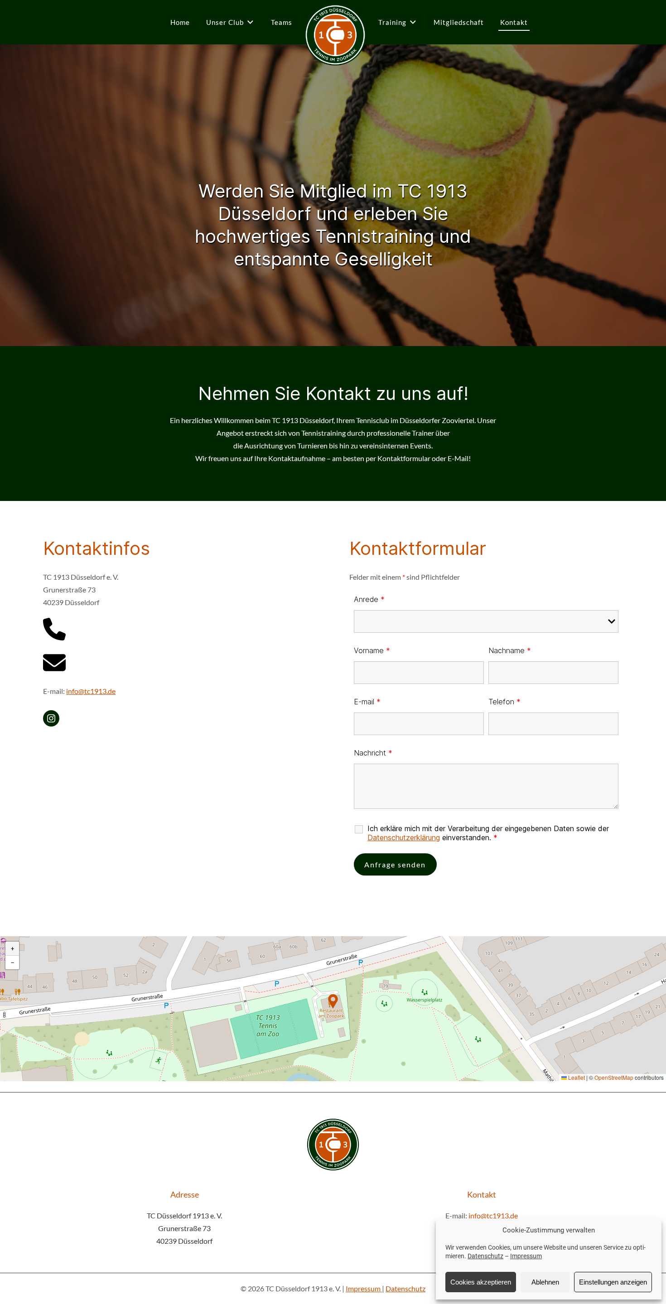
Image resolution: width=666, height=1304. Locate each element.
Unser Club (225, 22)
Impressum (526, 1256)
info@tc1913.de (91, 691)
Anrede (369, 599)
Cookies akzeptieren (480, 1282)
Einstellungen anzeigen (613, 1282)
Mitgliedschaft (459, 22)
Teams (281, 22)
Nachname (509, 650)
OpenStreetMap (613, 1077)
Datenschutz (485, 1256)
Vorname (372, 650)
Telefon (504, 701)
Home (180, 22)
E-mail (367, 701)
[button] (333, 1001)
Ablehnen (545, 1282)
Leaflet (576, 1077)
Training (392, 22)
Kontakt (514, 22)
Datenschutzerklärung (403, 837)
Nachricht (373, 752)
